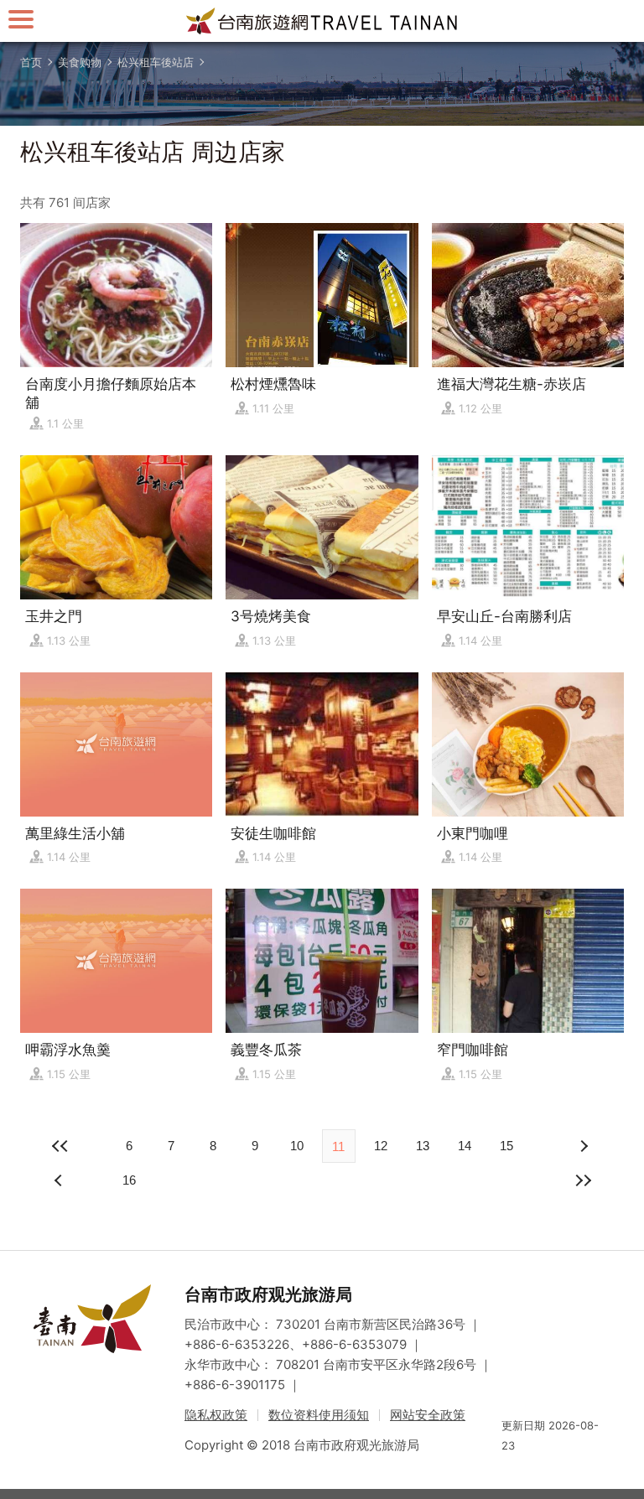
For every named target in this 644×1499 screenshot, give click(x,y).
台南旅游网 (322, 21)
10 (297, 1146)
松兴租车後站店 (155, 62)
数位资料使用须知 (318, 1415)
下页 (60, 1180)
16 (129, 1180)
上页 (583, 1146)
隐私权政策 (215, 1415)
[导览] (21, 19)
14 (464, 1146)
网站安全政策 (427, 1415)
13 (422, 1146)
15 (506, 1146)
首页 (31, 62)
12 (380, 1146)
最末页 (583, 1180)
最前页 (60, 1146)
